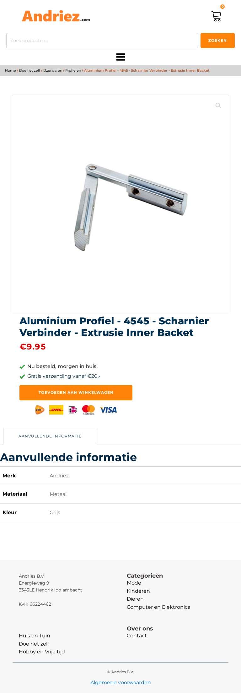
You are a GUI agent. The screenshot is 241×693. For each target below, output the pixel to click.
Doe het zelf (29, 70)
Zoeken (217, 40)
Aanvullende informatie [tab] (50, 436)
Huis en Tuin (34, 636)
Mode (134, 583)
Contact (137, 636)
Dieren (135, 599)
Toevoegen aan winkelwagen (76, 392)
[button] (218, 105)
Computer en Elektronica (158, 607)
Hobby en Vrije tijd (42, 652)
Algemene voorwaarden (120, 682)
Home (10, 70)
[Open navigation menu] (121, 57)
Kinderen (138, 591)
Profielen (73, 70)
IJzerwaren (52, 70)
